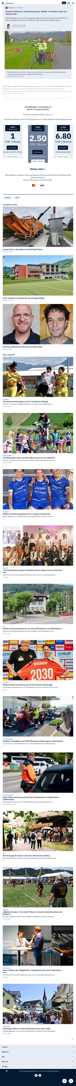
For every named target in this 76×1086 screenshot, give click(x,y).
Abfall (17, 197)
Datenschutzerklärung (53, 1071)
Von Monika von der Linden (19, 25)
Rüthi (4, 349)
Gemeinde (7, 197)
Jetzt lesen (37, 152)
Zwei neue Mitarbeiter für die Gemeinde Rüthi (22, 347)
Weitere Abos (37, 169)
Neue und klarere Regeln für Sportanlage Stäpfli (23, 298)
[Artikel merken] (64, 1081)
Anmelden (49, 114)
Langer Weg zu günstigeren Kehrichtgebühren (23, 249)
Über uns (5, 1061)
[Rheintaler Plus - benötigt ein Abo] (6, 8)
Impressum (43, 1071)
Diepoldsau (11, 8)
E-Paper (5, 1066)
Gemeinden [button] (10, 3)
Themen (5, 1047)
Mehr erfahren (13, 157)
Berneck (5, 300)
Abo (64, 3)
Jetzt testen (12, 148)
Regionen (5, 1052)
